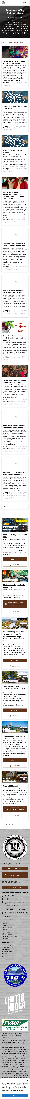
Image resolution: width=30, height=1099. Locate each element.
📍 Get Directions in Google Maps (15, 909)
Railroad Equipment (8, 931)
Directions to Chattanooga (10, 946)
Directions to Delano (8, 947)
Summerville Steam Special (14, 736)
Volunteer (5, 953)
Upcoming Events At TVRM (10, 269)
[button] (27, 1080)
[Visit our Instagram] (6, 882)
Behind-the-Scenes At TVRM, (17, 219)
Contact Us (5, 923)
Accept (15, 1095)
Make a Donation (7, 951)
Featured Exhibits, (14, 84)
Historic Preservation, (9, 403)
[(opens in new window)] (15, 962)
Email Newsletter (7, 934)
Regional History (7, 933)
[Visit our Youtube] (19, 882)
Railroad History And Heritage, (11, 497)
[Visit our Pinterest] (9, 882)
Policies (4, 958)
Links (3, 957)
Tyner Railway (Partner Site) (10, 936)
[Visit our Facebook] (3, 882)
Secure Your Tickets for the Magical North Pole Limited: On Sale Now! (14, 338)
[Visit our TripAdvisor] (15, 882)
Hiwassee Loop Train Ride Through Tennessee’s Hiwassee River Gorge (13, 634)
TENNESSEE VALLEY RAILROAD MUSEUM (15, 892)
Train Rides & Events (8, 920)
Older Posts (6, 506)
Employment (6, 949)
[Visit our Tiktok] (12, 882)
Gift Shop (4, 925)
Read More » (6, 82)
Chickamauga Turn (11, 686)
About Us (4, 929)
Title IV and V (6, 938)
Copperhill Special (10, 786)
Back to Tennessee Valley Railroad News (14, 42)
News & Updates (9, 824)
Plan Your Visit (6, 922)
